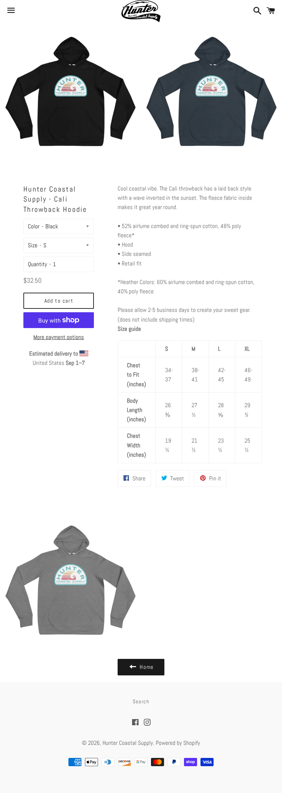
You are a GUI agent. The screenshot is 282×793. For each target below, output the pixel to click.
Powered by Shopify (178, 743)
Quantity (37, 264)
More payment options (58, 337)
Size (32, 245)
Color (34, 226)
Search (141, 701)
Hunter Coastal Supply (127, 743)
